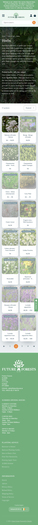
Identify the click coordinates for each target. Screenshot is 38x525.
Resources (5, 467)
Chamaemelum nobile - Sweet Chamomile (10, 157)
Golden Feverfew (28, 242)
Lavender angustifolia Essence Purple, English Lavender (10, 327)
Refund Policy (7, 490)
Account (31, 15)
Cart (35, 15)
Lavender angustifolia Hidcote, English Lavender (28, 327)
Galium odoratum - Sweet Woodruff (10, 242)
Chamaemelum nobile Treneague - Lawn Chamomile (28, 157)
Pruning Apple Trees (9, 460)
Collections (11, 36)
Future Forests (15, 521)
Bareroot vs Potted (8, 447)
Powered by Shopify (26, 521)
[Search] (34, 22)
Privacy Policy (7, 487)
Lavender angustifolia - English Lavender (28, 299)
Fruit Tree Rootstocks (9, 457)
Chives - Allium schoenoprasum (10, 186)
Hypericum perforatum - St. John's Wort (28, 271)
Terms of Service (8, 497)
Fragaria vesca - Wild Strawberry (28, 214)
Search (4, 480)
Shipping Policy (7, 494)
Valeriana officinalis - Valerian (10, 129)
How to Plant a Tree (9, 453)
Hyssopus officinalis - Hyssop (10, 299)
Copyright (5, 500)
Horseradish (10, 271)
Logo (16, 15)
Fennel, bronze (10, 214)
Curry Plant (28, 186)
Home (3, 36)
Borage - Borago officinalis (28, 129)
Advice (4, 484)
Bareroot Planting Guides (11, 450)
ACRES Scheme (7, 463)
